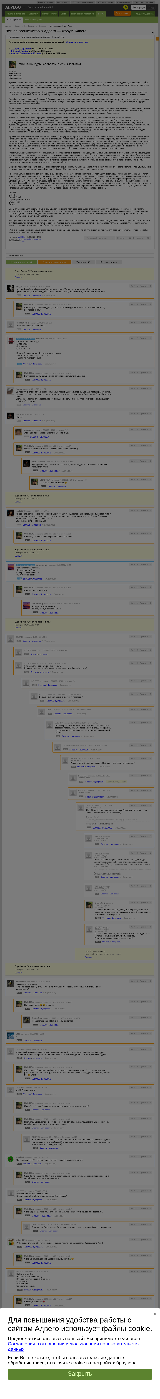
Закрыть (80, 1373)
